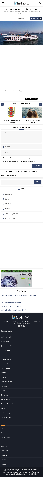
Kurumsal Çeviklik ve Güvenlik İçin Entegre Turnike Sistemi (20, 295)
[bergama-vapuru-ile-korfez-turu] (21, 33)
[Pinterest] (24, 326)
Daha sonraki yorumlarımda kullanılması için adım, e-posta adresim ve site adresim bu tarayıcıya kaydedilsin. (21, 159)
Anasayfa (5, 11)
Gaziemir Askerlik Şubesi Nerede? (12, 121)
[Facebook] (19, 326)
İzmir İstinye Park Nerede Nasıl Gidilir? (13, 310)
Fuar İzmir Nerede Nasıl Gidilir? (11, 306)
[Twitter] (21, 326)
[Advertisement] (21, 67)
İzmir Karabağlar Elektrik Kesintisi (12, 299)
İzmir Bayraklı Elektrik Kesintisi (11, 302)
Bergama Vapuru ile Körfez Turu (18, 11)
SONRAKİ (34, 19)
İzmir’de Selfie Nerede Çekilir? (33, 121)
